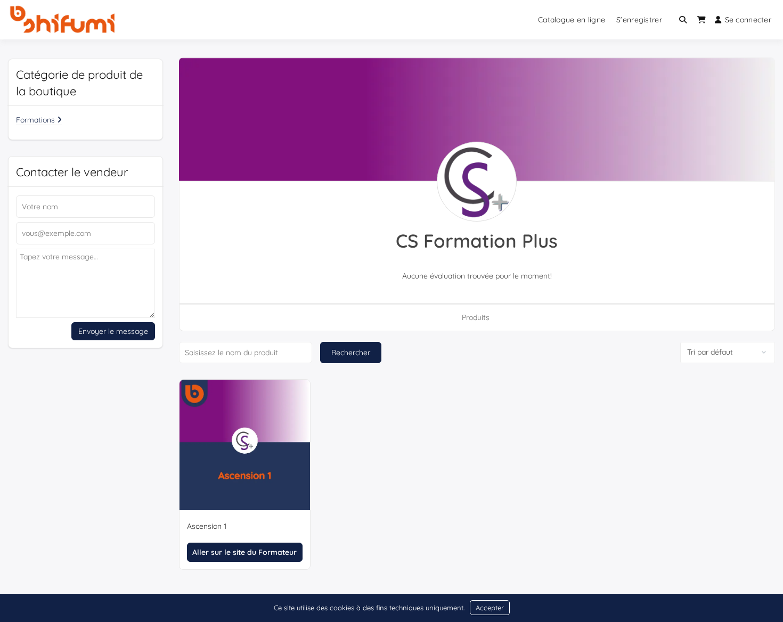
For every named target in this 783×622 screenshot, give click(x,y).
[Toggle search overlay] (683, 20)
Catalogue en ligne (571, 19)
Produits (476, 317)
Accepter (490, 607)
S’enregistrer (639, 19)
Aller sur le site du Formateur (244, 552)
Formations (36, 120)
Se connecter (748, 19)
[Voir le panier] (701, 20)
